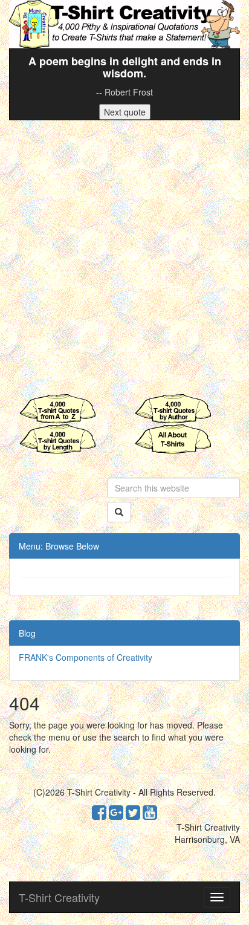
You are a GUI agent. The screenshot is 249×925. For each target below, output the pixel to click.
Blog (27, 633)
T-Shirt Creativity (59, 897)
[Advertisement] (124, 256)
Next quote (125, 112)
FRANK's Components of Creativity (85, 657)
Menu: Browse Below (59, 546)
